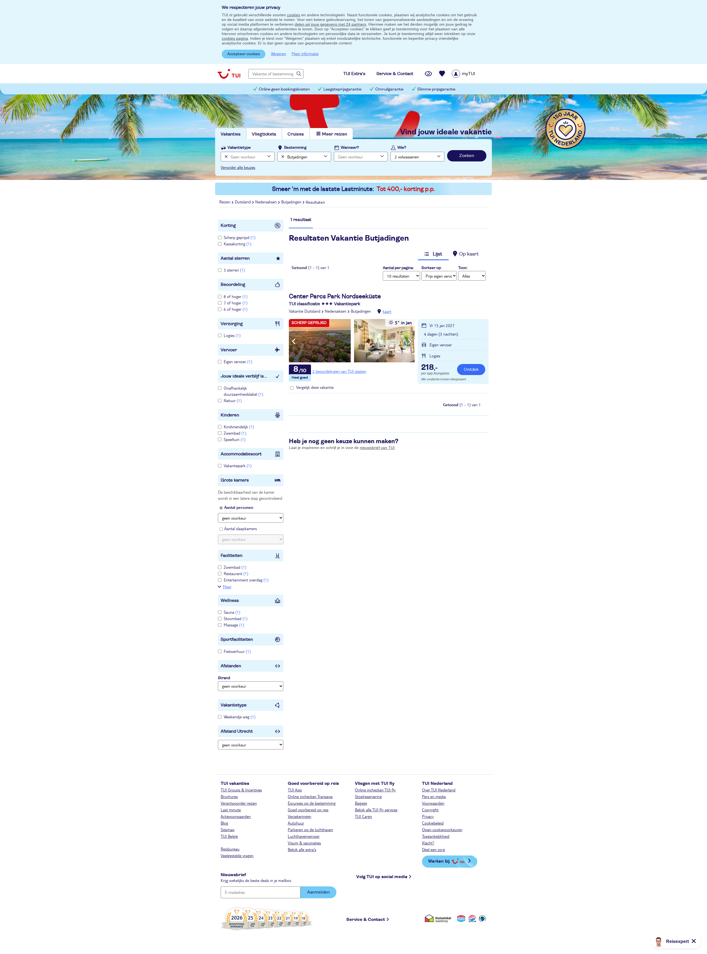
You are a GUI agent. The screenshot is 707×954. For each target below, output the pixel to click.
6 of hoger (235, 309)
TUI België (229, 836)
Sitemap (227, 829)
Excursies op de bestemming (312, 803)
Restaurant (236, 573)
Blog (224, 822)
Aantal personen (238, 507)
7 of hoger (235, 302)
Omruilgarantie (389, 89)
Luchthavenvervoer (304, 836)
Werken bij (439, 861)
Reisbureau (230, 848)
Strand (224, 678)
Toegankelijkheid (435, 836)
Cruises (295, 134)
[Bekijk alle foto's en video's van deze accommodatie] (352, 340)
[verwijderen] (282, 156)
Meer (227, 586)
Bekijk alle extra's (302, 849)
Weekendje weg (239, 716)
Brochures (229, 796)
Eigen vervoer (238, 361)
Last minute (231, 809)
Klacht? (428, 842)
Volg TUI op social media (381, 877)
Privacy (428, 816)
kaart (387, 311)
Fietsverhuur (237, 651)
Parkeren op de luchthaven (310, 829)
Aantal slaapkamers (240, 528)
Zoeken (466, 155)
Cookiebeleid (433, 822)
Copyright (430, 809)
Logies (232, 335)
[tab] (301, 222)
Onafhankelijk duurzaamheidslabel (243, 391)
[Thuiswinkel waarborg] (439, 918)
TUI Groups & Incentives (241, 789)
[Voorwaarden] (471, 918)
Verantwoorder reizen (239, 803)
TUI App (295, 789)
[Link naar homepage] (229, 73)
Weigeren (278, 53)
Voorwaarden (433, 803)
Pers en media (434, 796)
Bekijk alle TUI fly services (376, 809)
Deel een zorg (433, 849)
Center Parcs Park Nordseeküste (335, 296)
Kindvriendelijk (239, 426)
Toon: (463, 268)
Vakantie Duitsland (304, 311)
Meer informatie (305, 53)
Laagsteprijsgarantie (342, 89)
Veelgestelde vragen (237, 855)
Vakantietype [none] (239, 148)
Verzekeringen (299, 816)
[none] (225, 156)
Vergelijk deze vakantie (315, 387)
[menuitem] (470, 73)
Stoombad (235, 618)
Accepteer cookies (243, 54)
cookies (293, 15)
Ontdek (471, 369)
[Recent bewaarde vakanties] (442, 73)
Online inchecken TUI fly (375, 789)
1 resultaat (301, 219)
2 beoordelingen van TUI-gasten (339, 371)
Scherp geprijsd (239, 237)
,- (429, 368)
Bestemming (295, 148)
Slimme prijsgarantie (436, 89)
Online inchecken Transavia (310, 796)
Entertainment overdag (246, 579)
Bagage (361, 803)
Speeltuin (235, 439)
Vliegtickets (264, 134)
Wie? (401, 148)
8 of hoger (235, 296)
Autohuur (296, 822)
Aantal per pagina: (398, 268)
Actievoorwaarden (236, 816)
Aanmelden (318, 892)
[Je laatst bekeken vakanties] (428, 73)
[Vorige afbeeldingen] (294, 341)
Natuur (233, 400)
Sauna (232, 612)
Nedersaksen (335, 311)
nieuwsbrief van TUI (377, 447)
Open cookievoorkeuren (442, 829)
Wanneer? (350, 148)
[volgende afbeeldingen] (410, 341)
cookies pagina (235, 38)
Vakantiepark (238, 465)
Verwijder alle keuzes (238, 167)
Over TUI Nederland (438, 789)
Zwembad (235, 433)
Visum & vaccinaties (304, 842)
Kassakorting (237, 243)
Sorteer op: (431, 268)
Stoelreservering (368, 796)
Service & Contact (365, 919)
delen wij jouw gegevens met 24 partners (330, 24)
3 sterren (234, 269)
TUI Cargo (363, 816)
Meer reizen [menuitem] (334, 134)
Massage (234, 624)
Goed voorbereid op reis (308, 809)
